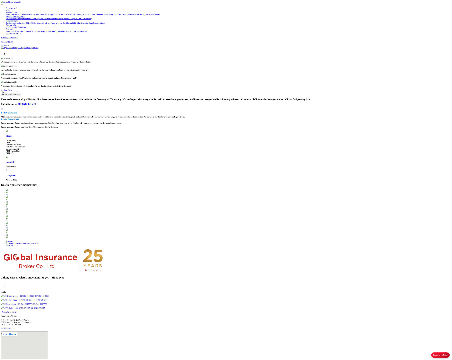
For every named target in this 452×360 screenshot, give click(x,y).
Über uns (9, 29)
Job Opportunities (58, 31)
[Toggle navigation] (2, 4)
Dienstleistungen (12, 21)
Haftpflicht (56, 14)
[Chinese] (26, 48)
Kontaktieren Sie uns (13, 34)
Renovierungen (56, 23)
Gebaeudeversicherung (137, 14)
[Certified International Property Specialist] (228, 243)
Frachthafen (59, 19)
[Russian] (34, 48)
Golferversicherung (28, 14)
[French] (12, 48)
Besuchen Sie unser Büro (26, 31)
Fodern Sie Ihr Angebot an (15, 17)
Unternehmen (49, 19)
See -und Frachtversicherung (72, 14)
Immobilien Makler (29, 23)
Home (11, 8)
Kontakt (49, 31)
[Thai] (19, 48)
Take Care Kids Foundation (16, 27)
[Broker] (228, 241)
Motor (24, 19)
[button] (5, 46)
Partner (68, 31)
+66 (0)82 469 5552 (27, 104)
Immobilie (31, 19)
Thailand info (11, 25)
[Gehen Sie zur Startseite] (11, 2)
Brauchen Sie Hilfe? (440, 355)
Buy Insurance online (14, 23)
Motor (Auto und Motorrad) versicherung (98, 14)
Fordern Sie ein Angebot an (11, 94)
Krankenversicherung (44, 14)
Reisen (66, 19)
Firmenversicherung (13, 14)
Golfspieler (73, 19)
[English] (5, 48)
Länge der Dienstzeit (79, 31)
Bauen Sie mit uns (43, 23)
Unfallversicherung (121, 14)
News (8, 10)
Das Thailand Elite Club (72, 23)
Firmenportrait (11, 31)
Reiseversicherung (153, 14)
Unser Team (40, 31)
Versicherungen (11, 12)
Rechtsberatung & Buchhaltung (93, 23)
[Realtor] (228, 246)
